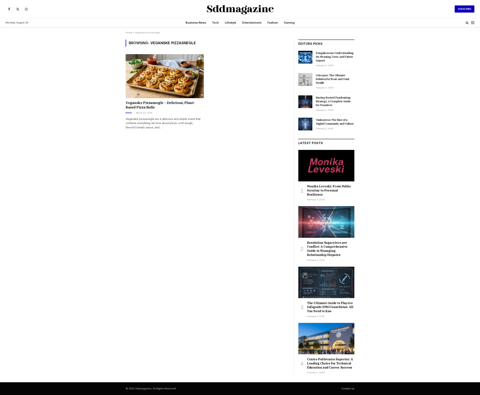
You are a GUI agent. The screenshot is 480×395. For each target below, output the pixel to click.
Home (129, 32)
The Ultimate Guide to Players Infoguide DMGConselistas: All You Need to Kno (330, 307)
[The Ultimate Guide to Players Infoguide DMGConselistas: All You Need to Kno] (326, 282)
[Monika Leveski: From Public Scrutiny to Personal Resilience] (326, 165)
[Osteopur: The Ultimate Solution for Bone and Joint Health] (305, 79)
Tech (215, 22)
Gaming (289, 22)
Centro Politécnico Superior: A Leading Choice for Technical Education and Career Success (330, 363)
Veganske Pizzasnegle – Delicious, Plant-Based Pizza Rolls (160, 105)
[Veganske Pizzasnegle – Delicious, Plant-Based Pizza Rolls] (165, 76)
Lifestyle (230, 22)
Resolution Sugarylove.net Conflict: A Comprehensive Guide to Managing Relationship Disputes (327, 249)
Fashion (272, 22)
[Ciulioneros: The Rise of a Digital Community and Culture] (305, 124)
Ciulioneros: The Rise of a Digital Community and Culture (335, 121)
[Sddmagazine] (240, 9)
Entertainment (251, 22)
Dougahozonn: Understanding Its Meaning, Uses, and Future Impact (334, 56)
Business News (196, 22)
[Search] (467, 23)
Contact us (347, 388)
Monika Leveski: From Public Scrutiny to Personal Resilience (329, 190)
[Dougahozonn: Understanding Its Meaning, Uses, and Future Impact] (305, 57)
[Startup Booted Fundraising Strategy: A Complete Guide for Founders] (305, 101)
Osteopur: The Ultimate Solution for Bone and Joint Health (332, 79)
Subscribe (464, 8)
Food (129, 112)
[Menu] (472, 23)
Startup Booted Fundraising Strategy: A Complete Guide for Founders (333, 101)
